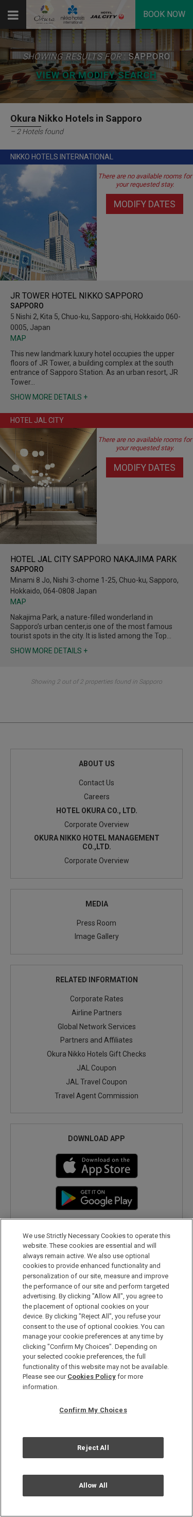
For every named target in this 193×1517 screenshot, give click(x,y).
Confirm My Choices (93, 1410)
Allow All (93, 1485)
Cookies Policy (91, 1376)
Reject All (93, 1448)
